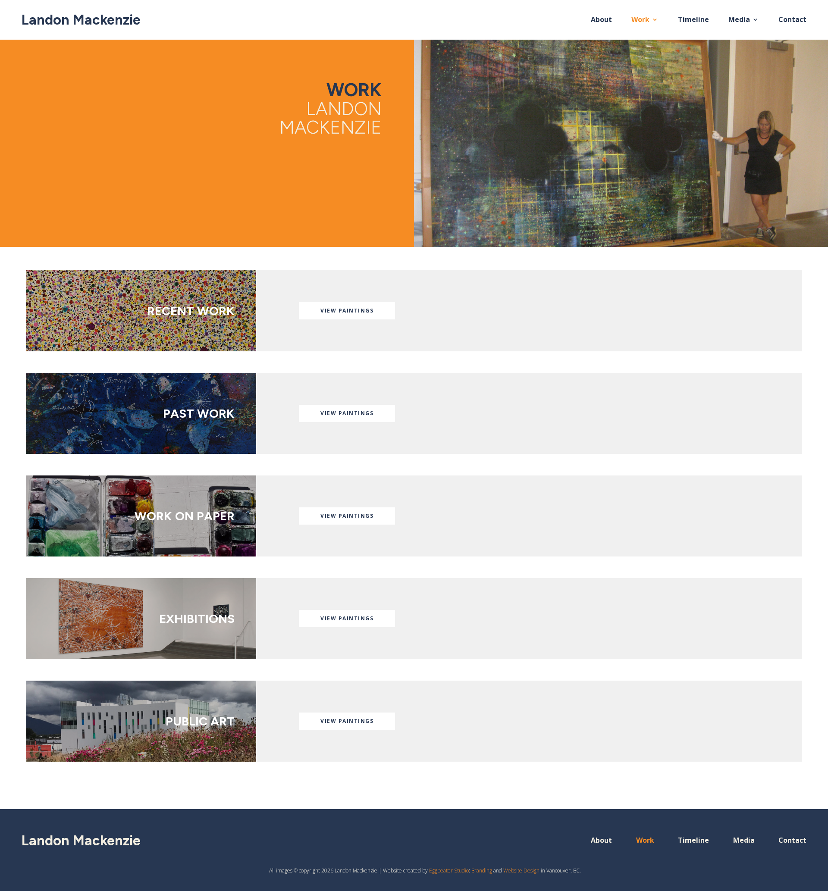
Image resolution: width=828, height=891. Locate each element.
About (601, 20)
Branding (481, 870)
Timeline (693, 20)
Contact (792, 20)
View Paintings (346, 310)
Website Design (521, 870)
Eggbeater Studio (449, 870)
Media (739, 20)
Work (640, 20)
